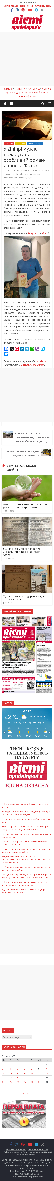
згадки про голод (26, 170)
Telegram (33, 233)
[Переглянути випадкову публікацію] (49, 103)
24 (3, 1082)
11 (11, 1073)
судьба (31, 177)
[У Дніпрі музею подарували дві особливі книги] (27, 566)
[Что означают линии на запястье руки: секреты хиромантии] (27, 476)
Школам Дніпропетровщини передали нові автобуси (22, 453)
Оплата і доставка (16, 1149)
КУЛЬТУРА (20, 143)
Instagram (38, 364)
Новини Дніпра (35, 143)
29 (39, 1082)
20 (25, 1077)
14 (32, 1073)
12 (18, 1073)
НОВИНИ (9, 143)
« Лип (26, 1093)
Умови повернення (38, 1149)
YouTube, (42, 361)
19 (18, 1077)
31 (3, 1086)
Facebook (26, 364)
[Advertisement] (27, 59)
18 (11, 1077)
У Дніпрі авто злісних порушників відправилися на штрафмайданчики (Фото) (32, 437)
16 (47, 1073)
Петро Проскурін (23, 174)
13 (25, 1073)
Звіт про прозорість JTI (27, 1154)
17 (3, 1077)
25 (11, 1082)
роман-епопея (20, 177)
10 (3, 1073)
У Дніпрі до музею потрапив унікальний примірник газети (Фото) (22, 552)
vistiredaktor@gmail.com (30, 1176)
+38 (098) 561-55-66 (29, 1173)
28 (32, 1082)
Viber (44, 233)
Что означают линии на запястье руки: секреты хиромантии (25, 506)
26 (18, 1082)
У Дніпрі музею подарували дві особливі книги (23, 597)
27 (25, 1082)
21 (32, 1077)
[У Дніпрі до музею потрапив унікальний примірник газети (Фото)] (27, 518)
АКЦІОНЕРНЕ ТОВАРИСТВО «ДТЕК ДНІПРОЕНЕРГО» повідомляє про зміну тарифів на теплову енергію (26, 859)
